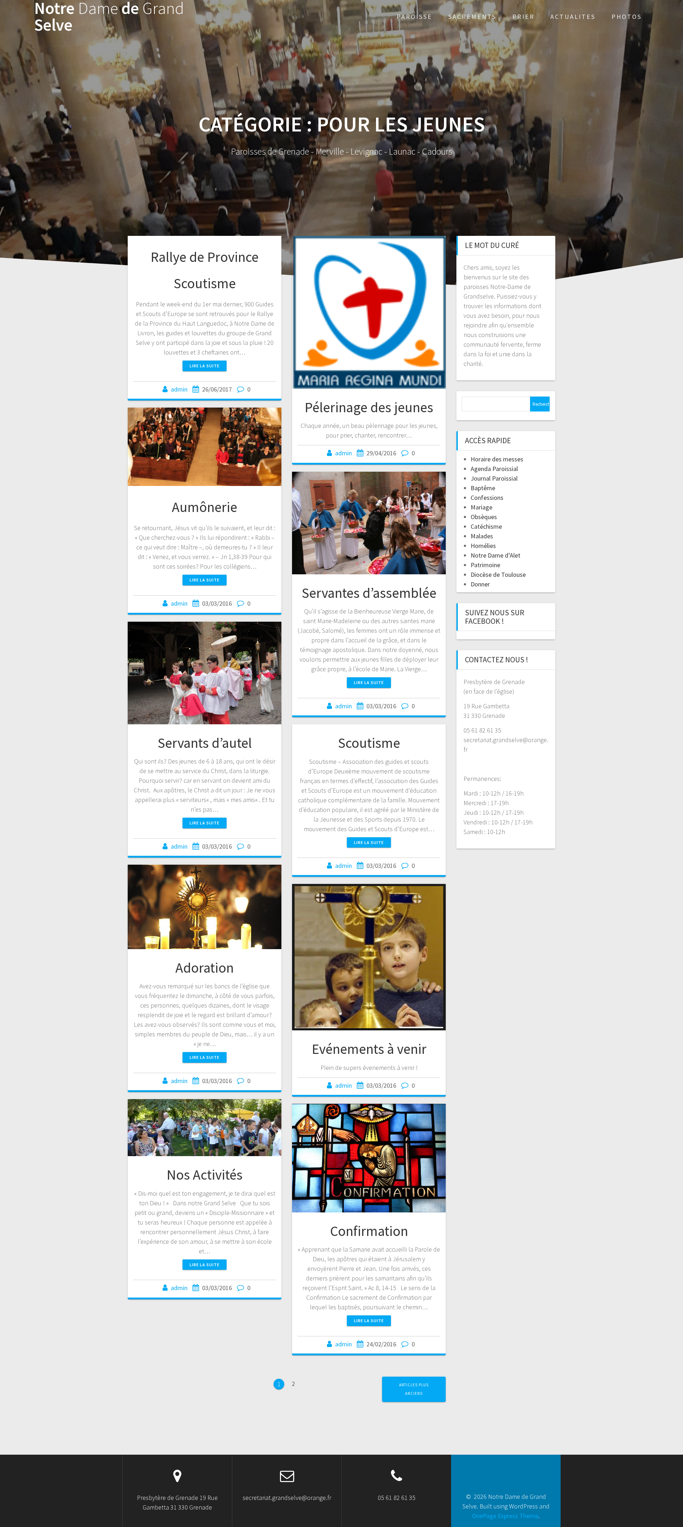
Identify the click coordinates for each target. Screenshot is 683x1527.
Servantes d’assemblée (369, 593)
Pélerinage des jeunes (369, 407)
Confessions (487, 497)
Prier (523, 16)
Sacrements (472, 16)
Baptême (483, 488)
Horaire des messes (497, 459)
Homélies (483, 546)
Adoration (204, 968)
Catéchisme (486, 526)
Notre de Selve (109, 16)
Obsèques (484, 517)
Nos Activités (204, 1175)
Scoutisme (369, 743)
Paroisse (414, 16)
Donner (480, 584)
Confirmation (369, 1231)
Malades (482, 536)
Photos (626, 16)
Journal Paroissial (494, 478)
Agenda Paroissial (494, 469)
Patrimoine (485, 565)
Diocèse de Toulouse (498, 574)
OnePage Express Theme (505, 1516)
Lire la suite (204, 365)
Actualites (572, 16)
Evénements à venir (369, 1049)
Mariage (481, 507)
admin (179, 389)
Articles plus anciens (414, 1389)
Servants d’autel (205, 743)
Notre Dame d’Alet (495, 555)
